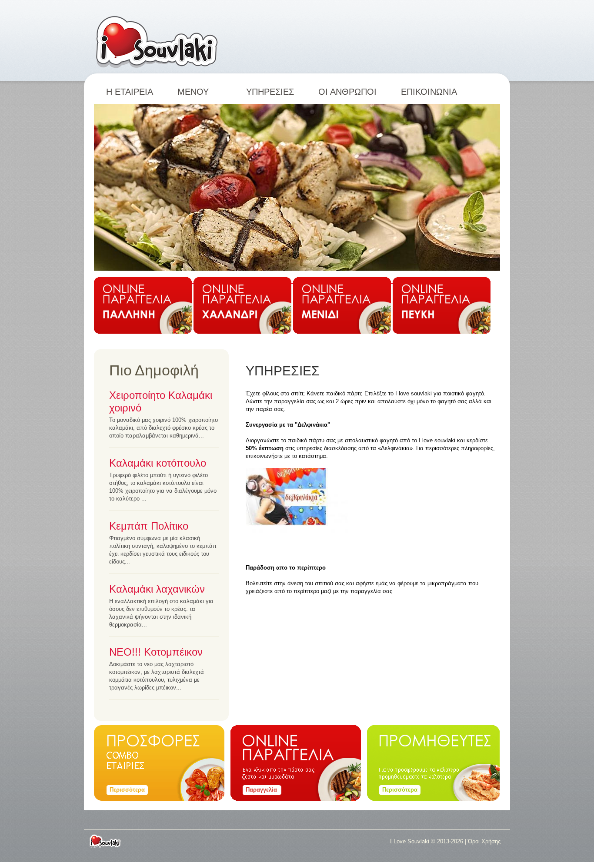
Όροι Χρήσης (484, 841)
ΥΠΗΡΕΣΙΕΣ (270, 91)
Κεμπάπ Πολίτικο (148, 526)
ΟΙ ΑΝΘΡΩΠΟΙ (347, 91)
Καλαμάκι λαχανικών (157, 589)
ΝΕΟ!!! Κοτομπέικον (156, 652)
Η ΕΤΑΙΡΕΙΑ (129, 91)
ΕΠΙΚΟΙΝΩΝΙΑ (429, 91)
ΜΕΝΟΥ (199, 91)
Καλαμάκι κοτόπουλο (157, 463)
